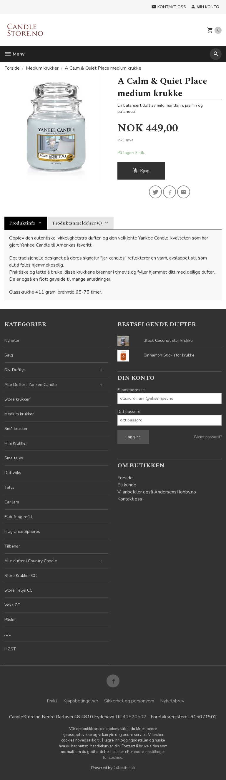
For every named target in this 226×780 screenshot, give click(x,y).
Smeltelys (13, 458)
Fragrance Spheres (22, 531)
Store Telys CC (18, 590)
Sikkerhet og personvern (129, 701)
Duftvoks (12, 473)
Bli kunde (126, 485)
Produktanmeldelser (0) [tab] (77, 223)
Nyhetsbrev (172, 701)
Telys (9, 487)
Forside (12, 68)
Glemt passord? (208, 437)
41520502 (134, 717)
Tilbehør (12, 546)
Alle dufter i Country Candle (30, 561)
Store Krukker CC (20, 575)
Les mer (117, 751)
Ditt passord (128, 411)
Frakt (52, 701)
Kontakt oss (129, 499)
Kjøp (144, 171)
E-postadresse (131, 390)
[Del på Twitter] (155, 191)
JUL (7, 634)
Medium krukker (19, 414)
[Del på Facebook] (169, 191)
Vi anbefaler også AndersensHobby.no (156, 492)
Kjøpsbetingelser (80, 701)
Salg (8, 355)
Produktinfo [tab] (22, 223)
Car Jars (11, 502)
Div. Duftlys (15, 370)
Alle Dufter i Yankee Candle (30, 384)
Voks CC (12, 605)
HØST (10, 649)
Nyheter (11, 340)
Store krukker (17, 399)
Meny (17, 54)
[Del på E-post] (183, 191)
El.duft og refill (18, 517)
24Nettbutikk (124, 768)
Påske (10, 619)
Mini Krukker (15, 443)
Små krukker (16, 428)
